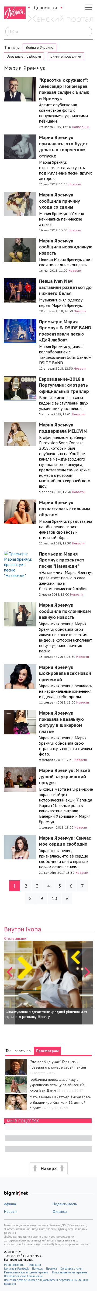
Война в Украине (39, 47)
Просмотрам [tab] (47, 1050)
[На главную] (60, 19)
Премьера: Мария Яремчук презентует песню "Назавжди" (61, 560)
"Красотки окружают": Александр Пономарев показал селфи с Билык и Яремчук (64, 89)
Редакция (34, 1265)
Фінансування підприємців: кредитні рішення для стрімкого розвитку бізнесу (46, 1014)
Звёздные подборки (24, 56)
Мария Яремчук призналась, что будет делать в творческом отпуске (63, 146)
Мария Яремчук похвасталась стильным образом (64, 508)
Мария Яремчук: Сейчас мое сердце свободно (65, 841)
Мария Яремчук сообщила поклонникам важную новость (65, 611)
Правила (51, 1268)
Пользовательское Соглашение (23, 1276)
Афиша (10, 1203)
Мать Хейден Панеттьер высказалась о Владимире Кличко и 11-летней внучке (60, 1102)
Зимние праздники (66, 56)
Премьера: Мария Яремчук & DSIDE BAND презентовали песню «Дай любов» (65, 330)
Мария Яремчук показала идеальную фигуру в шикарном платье (61, 722)
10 (54, 898)
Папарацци (80, 127)
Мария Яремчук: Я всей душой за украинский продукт (64, 776)
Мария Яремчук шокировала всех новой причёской (65, 673)
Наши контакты (14, 1265)
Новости (74, 184)
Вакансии (10, 1284)
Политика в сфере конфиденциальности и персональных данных (46, 1280)
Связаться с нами (71, 1268)
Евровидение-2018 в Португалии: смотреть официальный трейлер (64, 385)
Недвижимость (65, 1203)
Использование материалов (69, 1272)
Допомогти (45, 7)
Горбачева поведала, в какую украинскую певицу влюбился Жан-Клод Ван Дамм (59, 1085)
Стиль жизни (15, 938)
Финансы (60, 1211)
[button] (9, 979)
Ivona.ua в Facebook (16, 1268)
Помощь (37, 1268)
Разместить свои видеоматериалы (26, 1272)
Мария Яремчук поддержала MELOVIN (63, 428)
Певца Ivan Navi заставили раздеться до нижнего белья (65, 287)
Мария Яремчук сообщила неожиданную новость (65, 247)
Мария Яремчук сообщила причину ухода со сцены (59, 201)
